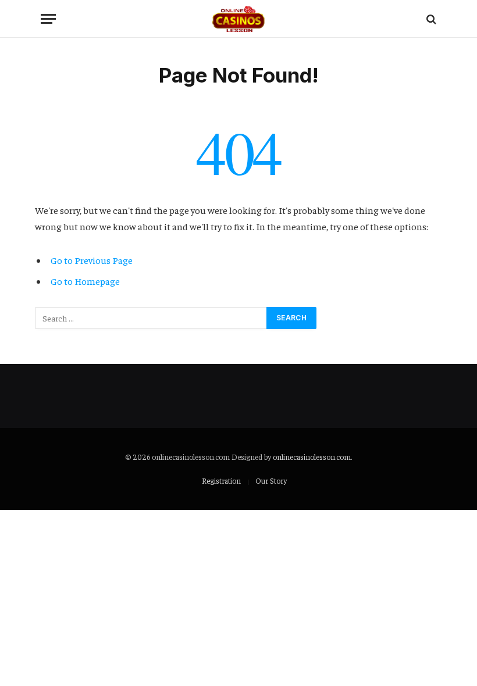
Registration (221, 480)
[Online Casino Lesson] (238, 19)
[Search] (430, 19)
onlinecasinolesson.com (312, 457)
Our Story (271, 480)
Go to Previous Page (92, 260)
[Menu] (48, 19)
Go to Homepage (85, 281)
